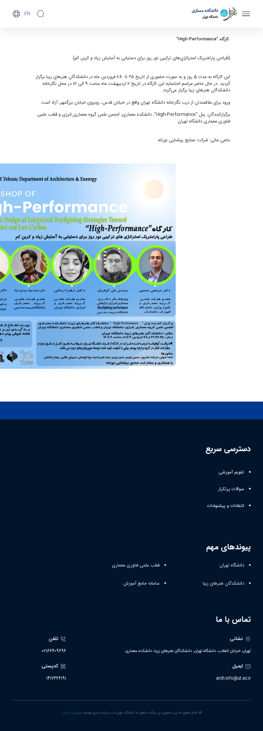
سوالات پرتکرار (231, 489)
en (27, 13)
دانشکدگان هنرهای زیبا (223, 583)
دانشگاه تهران (232, 565)
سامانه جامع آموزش (141, 583)
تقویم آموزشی (231, 472)
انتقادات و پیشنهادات (225, 506)
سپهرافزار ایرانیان (72, 713)
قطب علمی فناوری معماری (136, 565)
